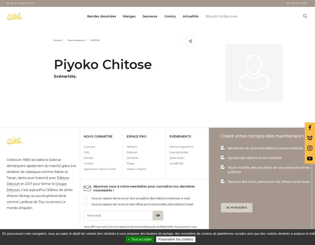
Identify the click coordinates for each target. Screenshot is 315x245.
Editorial (132, 152)
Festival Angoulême (182, 146)
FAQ (86, 152)
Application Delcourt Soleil (100, 169)
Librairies (132, 157)
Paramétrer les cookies (175, 239)
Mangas (129, 16)
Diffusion (132, 146)
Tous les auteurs (76, 40)
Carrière (88, 157)
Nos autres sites (22, 3)
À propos (89, 146)
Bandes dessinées (101, 16)
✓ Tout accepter (140, 239)
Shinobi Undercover (221, 16)
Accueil (58, 40)
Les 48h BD (176, 163)
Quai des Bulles (179, 152)
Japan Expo (177, 157)
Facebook (310, 127)
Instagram (310, 148)
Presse (130, 163)
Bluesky (310, 138)
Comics (170, 16)
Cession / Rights (136, 169)
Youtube (310, 158)
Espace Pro (299, 3)
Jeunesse (149, 16)
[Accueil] (25, 16)
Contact (89, 163)
